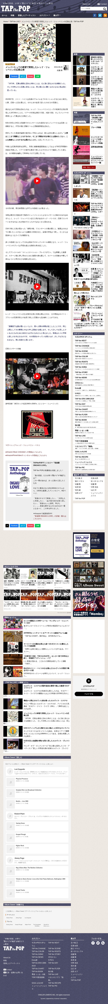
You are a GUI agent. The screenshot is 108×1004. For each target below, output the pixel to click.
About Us (86, 4)
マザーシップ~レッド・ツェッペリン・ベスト (22, 445)
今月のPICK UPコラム (83, 337)
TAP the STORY (84, 373)
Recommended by (62, 612)
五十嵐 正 (78, 478)
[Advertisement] (37, 547)
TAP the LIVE (15, 21)
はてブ (23, 76)
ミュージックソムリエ (86, 463)
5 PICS (88, 394)
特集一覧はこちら (89, 167)
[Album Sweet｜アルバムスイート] (89, 574)
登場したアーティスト (27, 15)
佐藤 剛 (78, 484)
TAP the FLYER (86, 415)
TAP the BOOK (86, 421)
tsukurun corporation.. (60, 998)
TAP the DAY (83, 405)
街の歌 (85, 426)
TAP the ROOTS (84, 362)
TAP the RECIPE (82, 458)
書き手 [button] (56, 15)
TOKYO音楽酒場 (85, 442)
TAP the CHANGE (85, 347)
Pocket (30, 76)
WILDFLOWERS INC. (47, 995)
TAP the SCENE (85, 352)
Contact (103, 4)
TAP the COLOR (84, 357)
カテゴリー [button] (43, 15)
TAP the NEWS (87, 378)
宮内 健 (78, 490)
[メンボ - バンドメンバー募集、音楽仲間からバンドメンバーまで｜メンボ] (89, 603)
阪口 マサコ (79, 481)
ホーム (4, 15)
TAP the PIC (85, 468)
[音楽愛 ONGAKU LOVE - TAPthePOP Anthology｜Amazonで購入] (89, 545)
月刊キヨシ (84, 384)
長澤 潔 (78, 487)
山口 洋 (93, 490)
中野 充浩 (94, 487)
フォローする (88, 694)
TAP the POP (80, 498)
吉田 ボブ (78, 493)
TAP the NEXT (86, 341)
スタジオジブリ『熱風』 (86, 447)
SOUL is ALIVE (83, 452)
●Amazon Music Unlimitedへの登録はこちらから (23, 452)
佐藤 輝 (59, 70)
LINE (37, 76)
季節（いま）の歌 (84, 431)
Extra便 (85, 389)
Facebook (14, 76)
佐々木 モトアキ (97, 481)
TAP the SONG (87, 368)
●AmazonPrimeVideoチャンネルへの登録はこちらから (26, 455)
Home (5, 21)
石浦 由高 (94, 478)
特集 (12, 15)
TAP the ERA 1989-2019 (85, 399)
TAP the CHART (85, 410)
